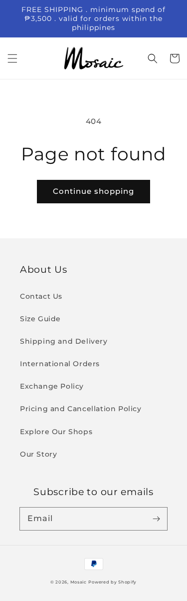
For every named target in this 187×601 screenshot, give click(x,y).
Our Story (38, 454)
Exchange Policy (52, 386)
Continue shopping (93, 191)
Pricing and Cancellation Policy (81, 408)
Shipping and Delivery (64, 341)
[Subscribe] (156, 519)
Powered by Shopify (112, 582)
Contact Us (41, 296)
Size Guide (40, 318)
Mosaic (78, 582)
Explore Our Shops (56, 431)
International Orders (60, 363)
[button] (12, 58)
